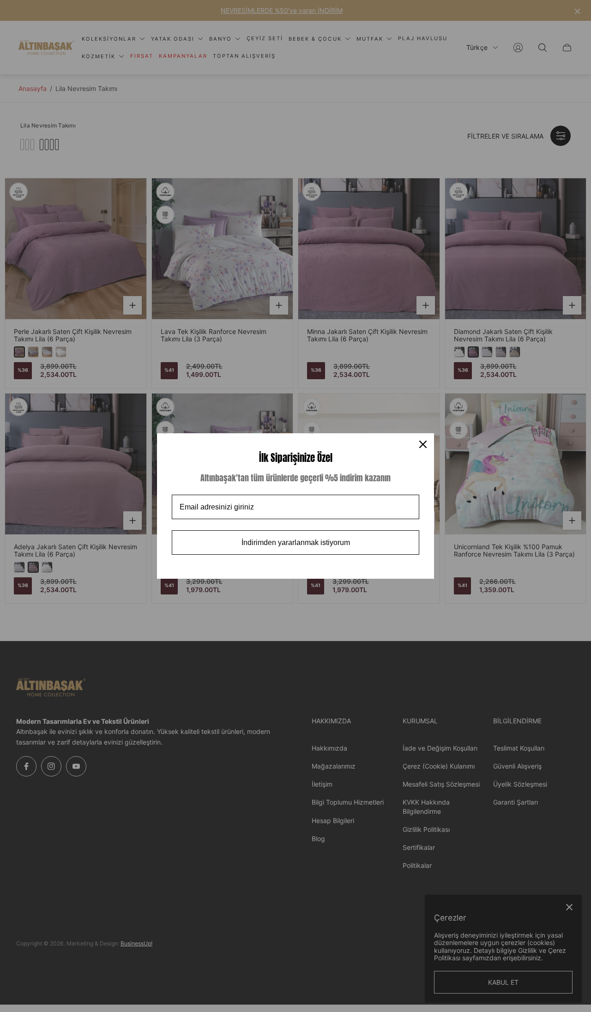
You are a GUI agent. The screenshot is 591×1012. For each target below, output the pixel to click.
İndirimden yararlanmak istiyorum (295, 542)
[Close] (423, 444)
